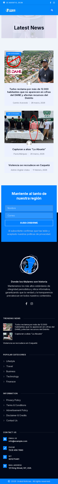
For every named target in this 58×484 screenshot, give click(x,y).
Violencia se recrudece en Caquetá (29, 165)
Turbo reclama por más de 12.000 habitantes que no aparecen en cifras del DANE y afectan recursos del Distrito (29, 94)
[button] (51, 10)
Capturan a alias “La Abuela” (29, 149)
